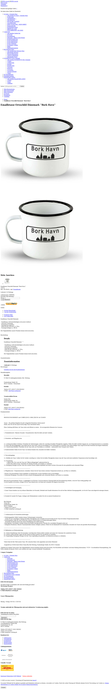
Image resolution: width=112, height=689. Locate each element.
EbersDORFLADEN (9, 77)
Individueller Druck (12, 57)
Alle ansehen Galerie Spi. (13, 33)
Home (5, 99)
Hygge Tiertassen (11, 43)
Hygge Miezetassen (12, 42)
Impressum (3, 676)
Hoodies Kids (10, 65)
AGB (14, 676)
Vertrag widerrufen (27, 676)
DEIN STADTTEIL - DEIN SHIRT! (17, 24)
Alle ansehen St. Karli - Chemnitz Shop (17, 15)
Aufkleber (9, 83)
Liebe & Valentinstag (12, 55)
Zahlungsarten (7, 638)
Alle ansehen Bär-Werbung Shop (15, 51)
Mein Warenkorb (8, 92)
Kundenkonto (7, 640)
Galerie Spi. (7, 31)
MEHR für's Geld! (12, 29)
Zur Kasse (6, 93)
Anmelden (6, 96)
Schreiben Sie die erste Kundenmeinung (14, 369)
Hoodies (9, 64)
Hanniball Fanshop (9, 76)
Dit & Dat (9, 34)
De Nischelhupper (8, 74)
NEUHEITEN (11, 20)
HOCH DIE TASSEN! (13, 21)
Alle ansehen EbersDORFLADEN (16, 79)
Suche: (2, 86)
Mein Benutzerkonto (9, 89)
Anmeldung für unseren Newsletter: (10, 614)
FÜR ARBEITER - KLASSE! (15, 30)
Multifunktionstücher (12, 48)
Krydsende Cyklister (12, 45)
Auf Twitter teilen (8, 316)
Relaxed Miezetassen (12, 54)
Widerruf (18, 676)
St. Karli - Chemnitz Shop (10, 14)
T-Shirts (9, 61)
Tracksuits (9, 67)
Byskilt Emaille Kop (12, 39)
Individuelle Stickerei (12, 52)
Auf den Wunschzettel (9, 310)
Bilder (8, 46)
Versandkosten (17, 289)
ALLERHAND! (11, 23)
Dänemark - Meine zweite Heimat (16, 37)
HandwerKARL (11, 26)
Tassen (9, 73)
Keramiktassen (11, 36)
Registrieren (7, 95)
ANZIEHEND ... (11, 18)
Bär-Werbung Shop (9, 49)
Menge (2, 298)
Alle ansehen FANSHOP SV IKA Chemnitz (18, 59)
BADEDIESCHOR (12, 27)
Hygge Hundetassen (12, 40)
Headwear (10, 68)
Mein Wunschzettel (9, 90)
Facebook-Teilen (8, 314)
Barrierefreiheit (8, 643)
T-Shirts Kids (10, 62)
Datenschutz (10, 676)
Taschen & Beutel (11, 71)
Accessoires (10, 70)
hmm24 (34, 680)
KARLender (10, 17)
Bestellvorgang (8, 642)
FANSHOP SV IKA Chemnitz (12, 58)
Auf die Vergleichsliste (10, 312)
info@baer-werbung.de (15, 390)
